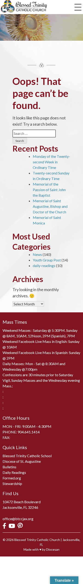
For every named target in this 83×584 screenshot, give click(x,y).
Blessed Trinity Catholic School (27, 456)
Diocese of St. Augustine (22, 461)
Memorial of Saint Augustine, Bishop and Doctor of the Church (50, 206)
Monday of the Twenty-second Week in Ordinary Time (51, 162)
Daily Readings (14, 472)
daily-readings (44, 265)
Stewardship (12, 483)
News (37, 254)
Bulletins (9, 467)
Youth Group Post (47, 260)
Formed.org (12, 478)
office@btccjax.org (18, 518)
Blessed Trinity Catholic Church (37, 540)
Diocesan (52, 549)
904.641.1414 (29, 432)
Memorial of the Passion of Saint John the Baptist (49, 189)
